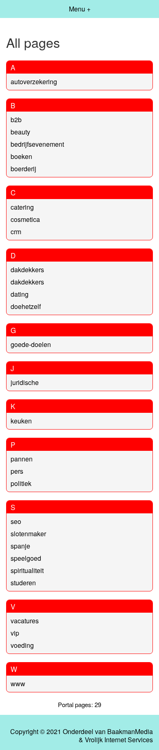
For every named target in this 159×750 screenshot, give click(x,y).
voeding (22, 645)
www (18, 683)
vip (15, 633)
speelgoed (26, 558)
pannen (22, 458)
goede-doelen (31, 344)
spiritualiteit (27, 570)
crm (16, 231)
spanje (20, 546)
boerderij (23, 168)
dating (20, 294)
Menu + (80, 8)
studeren (23, 582)
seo (16, 521)
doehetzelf (26, 306)
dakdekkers (27, 269)
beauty (20, 132)
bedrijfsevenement (37, 144)
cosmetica (25, 219)
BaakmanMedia (130, 732)
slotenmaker (28, 533)
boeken (21, 156)
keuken (21, 420)
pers (17, 471)
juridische (25, 382)
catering (22, 207)
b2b (16, 119)
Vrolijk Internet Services (119, 740)
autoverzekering (34, 81)
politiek (21, 483)
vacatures (25, 620)
